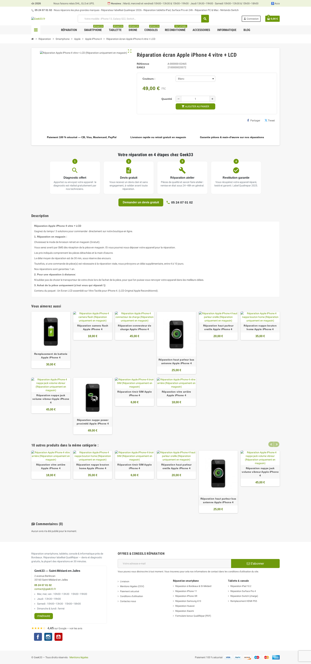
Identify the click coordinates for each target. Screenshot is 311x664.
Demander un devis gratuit (141, 202)
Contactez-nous (128, 601)
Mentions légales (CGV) (132, 586)
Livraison (124, 581)
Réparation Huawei (185, 606)
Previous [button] (271, 444)
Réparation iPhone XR (186, 596)
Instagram (48, 637)
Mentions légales (78, 657)
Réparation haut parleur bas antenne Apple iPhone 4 (176, 361)
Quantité (166, 98)
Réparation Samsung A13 (188, 601)
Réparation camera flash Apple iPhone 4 (92, 327)
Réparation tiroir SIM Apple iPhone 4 (134, 393)
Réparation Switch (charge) (244, 596)
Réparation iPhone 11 (186, 591)
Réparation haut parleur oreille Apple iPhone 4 (218, 327)
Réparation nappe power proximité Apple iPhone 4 (93, 422)
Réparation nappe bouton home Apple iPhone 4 (260, 327)
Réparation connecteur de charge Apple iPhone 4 (134, 327)
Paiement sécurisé (129, 591)
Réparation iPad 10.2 (240, 586)
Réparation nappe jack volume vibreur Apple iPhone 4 (50, 399)
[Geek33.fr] (38, 18)
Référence (143, 63)
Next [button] (276, 444)
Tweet (271, 120)
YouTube (58, 637)
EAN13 (141, 67)
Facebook (38, 637)
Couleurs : (149, 78)
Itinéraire (43, 616)
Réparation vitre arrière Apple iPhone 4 (176, 393)
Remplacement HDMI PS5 (243, 601)
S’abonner (257, 563)
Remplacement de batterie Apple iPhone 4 (50, 355)
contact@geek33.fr (45, 589)
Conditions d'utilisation (131, 596)
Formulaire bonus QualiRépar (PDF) (193, 615)
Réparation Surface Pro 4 (243, 591)
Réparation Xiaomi (184, 611)
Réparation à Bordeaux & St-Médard (193, 586)
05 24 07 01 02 (43, 10)
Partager (255, 120)
